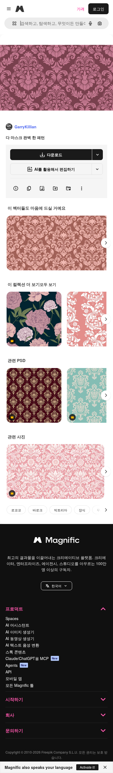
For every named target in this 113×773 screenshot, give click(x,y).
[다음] (106, 243)
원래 (31, 47)
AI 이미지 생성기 (19, 632)
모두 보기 (48, 284)
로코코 (16, 510)
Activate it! (87, 767)
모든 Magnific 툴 (19, 685)
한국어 (56, 585)
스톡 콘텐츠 (15, 652)
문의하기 (14, 730)
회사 (9, 715)
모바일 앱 (13, 678)
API (8, 671)
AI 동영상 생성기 (19, 638)
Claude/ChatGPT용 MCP (31, 658)
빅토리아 (60, 510)
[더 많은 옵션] (81, 188)
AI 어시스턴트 (17, 625)
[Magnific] (56, 541)
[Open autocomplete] (12, 23)
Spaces (11, 618)
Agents (16, 665)
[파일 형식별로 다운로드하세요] (97, 154)
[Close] (105, 767)
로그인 (98, 8)
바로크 (38, 510)
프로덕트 (14, 609)
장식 (82, 510)
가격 (80, 8)
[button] (56, 585)
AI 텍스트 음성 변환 (22, 645)
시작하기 (14, 699)
